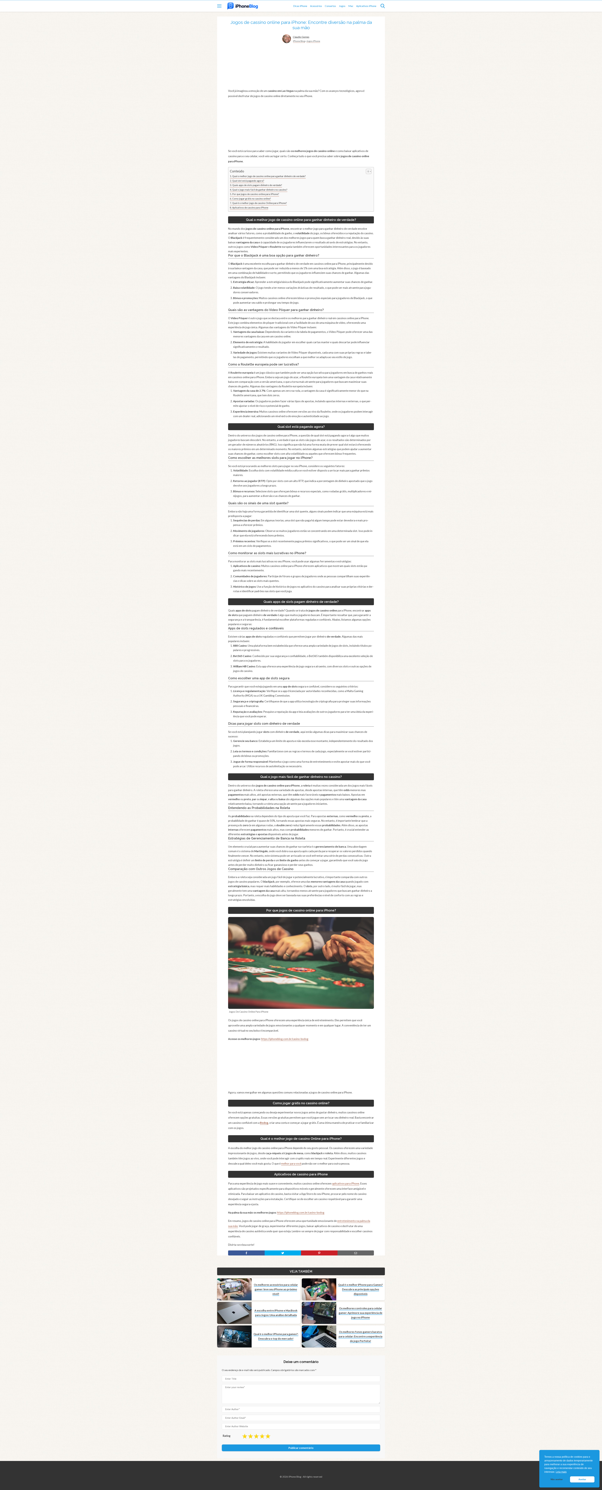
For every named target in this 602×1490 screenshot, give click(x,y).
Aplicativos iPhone (366, 5)
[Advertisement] (301, 66)
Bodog (264, 1122)
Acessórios (316, 5)
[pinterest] (319, 1252)
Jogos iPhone (313, 41)
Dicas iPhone (300, 5)
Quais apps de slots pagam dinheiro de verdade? (257, 185)
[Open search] (382, 6)
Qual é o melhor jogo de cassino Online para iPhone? (259, 203)
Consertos (330, 5)
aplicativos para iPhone (345, 1183)
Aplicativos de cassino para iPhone (250, 207)
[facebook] (246, 1252)
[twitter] (283, 1252)
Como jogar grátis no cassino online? (251, 198)
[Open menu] (219, 6)
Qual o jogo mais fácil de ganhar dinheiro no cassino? (259, 189)
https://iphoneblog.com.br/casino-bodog (284, 1039)
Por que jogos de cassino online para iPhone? (255, 194)
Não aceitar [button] (557, 1479)
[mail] (356, 1252)
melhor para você (291, 1163)
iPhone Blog (299, 41)
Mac (350, 5)
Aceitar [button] (582, 1479)
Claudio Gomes (301, 36)
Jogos (342, 5)
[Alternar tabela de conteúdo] (367, 171)
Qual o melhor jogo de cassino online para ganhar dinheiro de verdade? (269, 176)
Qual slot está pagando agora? (248, 180)
